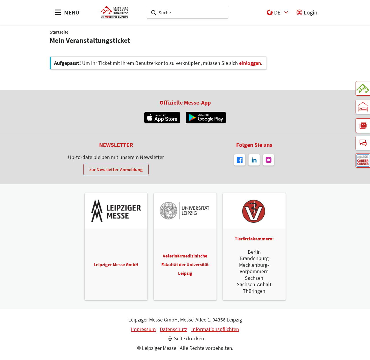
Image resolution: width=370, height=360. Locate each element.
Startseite (59, 32)
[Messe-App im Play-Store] (206, 117)
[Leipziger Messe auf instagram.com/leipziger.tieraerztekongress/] (268, 160)
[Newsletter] (363, 125)
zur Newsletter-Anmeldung (116, 169)
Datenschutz (173, 329)
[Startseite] (114, 12)
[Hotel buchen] (363, 107)
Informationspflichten (215, 329)
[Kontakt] (363, 143)
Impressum (143, 329)
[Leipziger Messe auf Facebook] (239, 160)
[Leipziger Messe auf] (254, 160)
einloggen (250, 63)
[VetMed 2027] (363, 88)
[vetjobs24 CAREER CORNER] (363, 160)
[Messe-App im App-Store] (162, 117)
